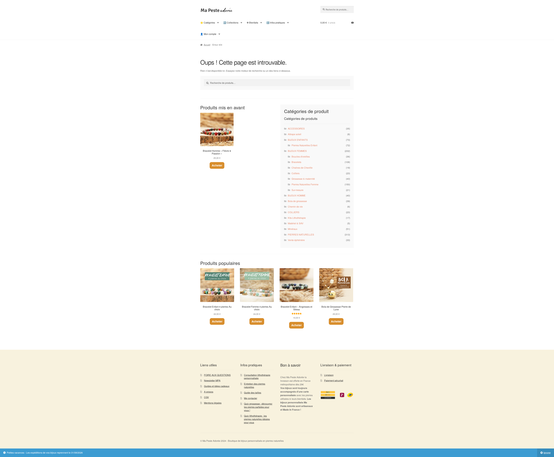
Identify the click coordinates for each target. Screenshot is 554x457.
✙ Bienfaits (252, 22)
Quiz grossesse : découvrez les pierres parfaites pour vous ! (258, 407)
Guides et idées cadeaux (216, 386)
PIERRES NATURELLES (301, 234)
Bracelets (296, 162)
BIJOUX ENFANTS (298, 139)
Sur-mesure (297, 190)
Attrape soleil (294, 134)
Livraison (329, 375)
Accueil (207, 44)
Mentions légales (212, 403)
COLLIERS (293, 212)
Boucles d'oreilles (301, 156)
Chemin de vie (295, 206)
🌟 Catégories (207, 22)
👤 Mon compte (208, 34)
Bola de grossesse (297, 201)
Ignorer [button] (547, 452)
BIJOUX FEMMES (297, 151)
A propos (208, 391)
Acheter (217, 165)
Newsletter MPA (212, 380)
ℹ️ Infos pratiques (275, 22)
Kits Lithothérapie (297, 217)
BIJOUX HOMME (297, 195)
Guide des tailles (252, 392)
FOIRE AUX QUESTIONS (217, 375)
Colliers (296, 173)
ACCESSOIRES (296, 128)
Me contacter (250, 398)
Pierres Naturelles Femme (305, 184)
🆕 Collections (230, 22)
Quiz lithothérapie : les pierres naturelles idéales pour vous (257, 419)
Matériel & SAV (295, 223)
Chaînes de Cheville (302, 167)
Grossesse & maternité (303, 178)
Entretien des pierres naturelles (254, 385)
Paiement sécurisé (333, 380)
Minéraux (292, 229)
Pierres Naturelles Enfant (304, 145)
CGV (206, 397)
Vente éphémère (296, 240)
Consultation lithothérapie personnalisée (257, 376)
